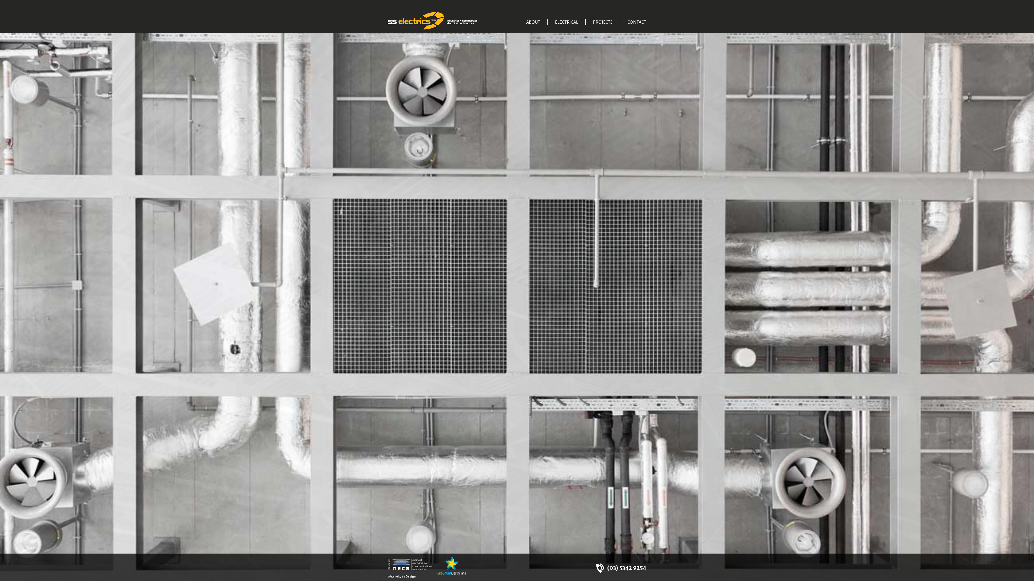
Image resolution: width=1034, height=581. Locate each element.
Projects (603, 22)
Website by (402, 576)
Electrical (566, 22)
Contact (636, 22)
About (533, 22)
